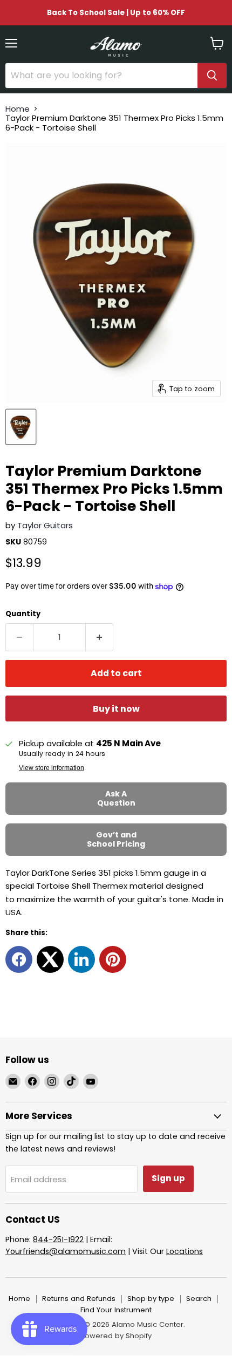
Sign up (168, 1178)
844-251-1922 (58, 1239)
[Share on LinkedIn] (81, 959)
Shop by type (150, 1298)
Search (198, 1298)
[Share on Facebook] (18, 959)
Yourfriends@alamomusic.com (65, 1251)
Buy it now (116, 709)
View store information (51, 768)
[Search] (212, 75)
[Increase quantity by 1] (99, 637)
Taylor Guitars (45, 525)
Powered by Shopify (116, 1336)
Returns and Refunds (78, 1298)
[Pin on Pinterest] (112, 959)
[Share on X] (50, 959)
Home (17, 108)
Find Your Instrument (116, 1310)
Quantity (22, 614)
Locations (184, 1251)
